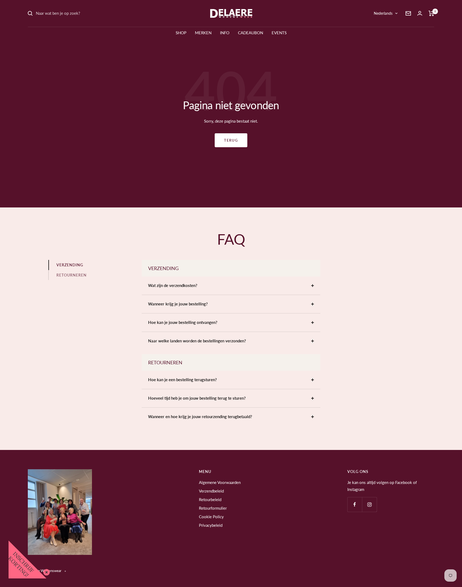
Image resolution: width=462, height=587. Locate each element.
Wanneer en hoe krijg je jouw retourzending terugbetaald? (200, 416)
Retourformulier (213, 508)
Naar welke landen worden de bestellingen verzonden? (197, 340)
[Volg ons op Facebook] (354, 504)
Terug (231, 140)
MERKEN (203, 32)
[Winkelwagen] (431, 13)
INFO (224, 32)
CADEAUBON (250, 32)
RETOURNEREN (71, 275)
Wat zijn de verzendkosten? (172, 285)
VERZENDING (69, 265)
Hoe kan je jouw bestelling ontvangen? (182, 322)
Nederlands (383, 13)
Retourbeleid (210, 499)
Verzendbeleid (211, 490)
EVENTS (279, 32)
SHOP (181, 32)
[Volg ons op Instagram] (369, 504)
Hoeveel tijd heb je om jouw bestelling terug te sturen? (197, 398)
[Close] (45, 571)
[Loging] (419, 13)
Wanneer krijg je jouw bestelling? (178, 303)
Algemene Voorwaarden (220, 482)
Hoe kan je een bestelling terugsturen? (182, 379)
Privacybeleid (210, 525)
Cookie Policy (211, 516)
